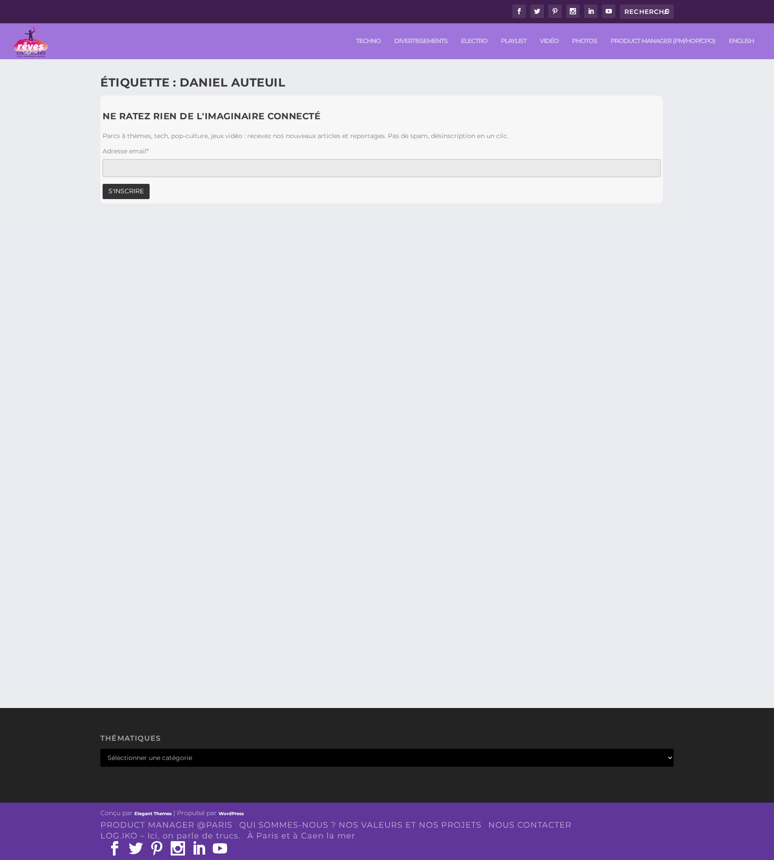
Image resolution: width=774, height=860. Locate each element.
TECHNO (368, 41)
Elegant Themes (153, 814)
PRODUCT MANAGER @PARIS (166, 825)
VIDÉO (549, 41)
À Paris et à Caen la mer (301, 836)
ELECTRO (474, 41)
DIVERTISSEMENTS (420, 41)
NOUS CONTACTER (530, 825)
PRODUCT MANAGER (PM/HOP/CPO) (663, 41)
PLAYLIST (513, 41)
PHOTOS (584, 41)
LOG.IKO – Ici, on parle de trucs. (170, 836)
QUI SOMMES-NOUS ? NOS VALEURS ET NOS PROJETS (360, 825)
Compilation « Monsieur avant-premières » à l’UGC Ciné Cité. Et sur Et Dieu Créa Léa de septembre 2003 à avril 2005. (371, 639)
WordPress (231, 814)
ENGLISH (741, 41)
